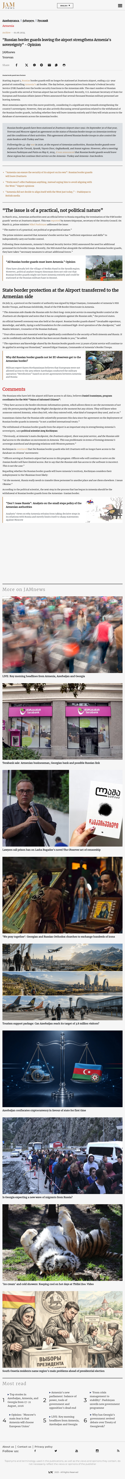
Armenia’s (30, 84)
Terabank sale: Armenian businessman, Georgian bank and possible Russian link (51, 762)
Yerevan (7, 57)
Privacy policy (44, 1446)
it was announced (65, 152)
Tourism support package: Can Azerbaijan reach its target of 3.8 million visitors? (50, 1023)
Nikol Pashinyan (38, 224)
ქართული (29, 20)
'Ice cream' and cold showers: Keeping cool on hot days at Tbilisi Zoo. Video (48, 1284)
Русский (43, 20)
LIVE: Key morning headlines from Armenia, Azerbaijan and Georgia (43, 676)
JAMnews (8, 52)
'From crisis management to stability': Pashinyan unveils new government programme (105, 1400)
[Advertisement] (62, 555)
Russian (26, 80)
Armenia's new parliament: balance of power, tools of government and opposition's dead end (63, 1400)
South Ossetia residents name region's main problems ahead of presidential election (53, 1370)
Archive (7, 32)
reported (55, 220)
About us (8, 1446)
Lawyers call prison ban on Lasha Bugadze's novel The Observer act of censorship (51, 849)
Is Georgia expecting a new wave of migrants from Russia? (37, 1197)
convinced (22, 449)
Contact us (24, 1446)
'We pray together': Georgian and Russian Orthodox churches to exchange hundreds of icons (58, 936)
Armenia (8, 26)
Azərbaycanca (11, 20)
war (33, 144)
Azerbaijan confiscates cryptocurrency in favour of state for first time (44, 1110)
